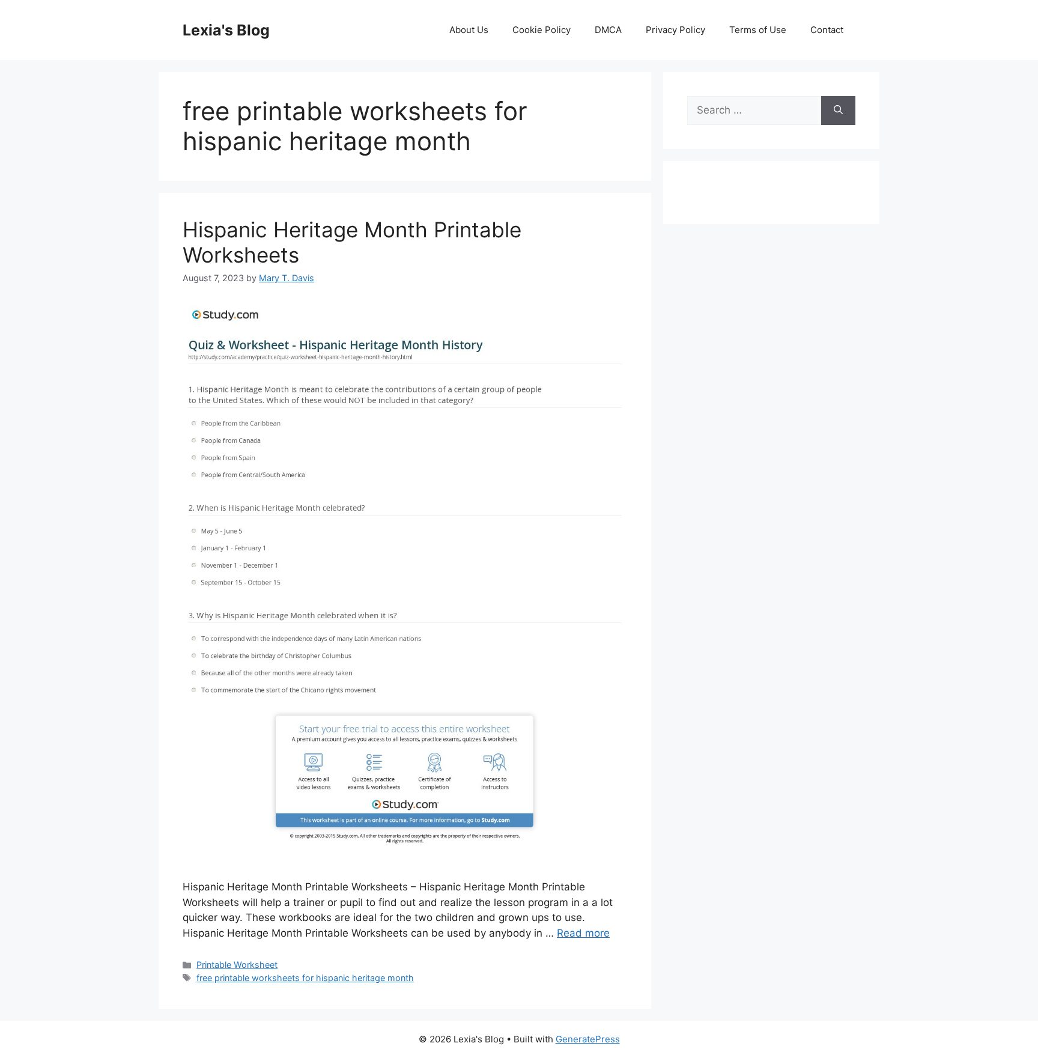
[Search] (838, 110)
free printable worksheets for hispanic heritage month (305, 978)
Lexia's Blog (226, 30)
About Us (468, 29)
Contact (826, 29)
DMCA (608, 29)
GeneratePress (588, 1039)
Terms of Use (757, 29)
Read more (583, 933)
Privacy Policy (675, 29)
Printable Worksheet (237, 964)
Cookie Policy (541, 29)
